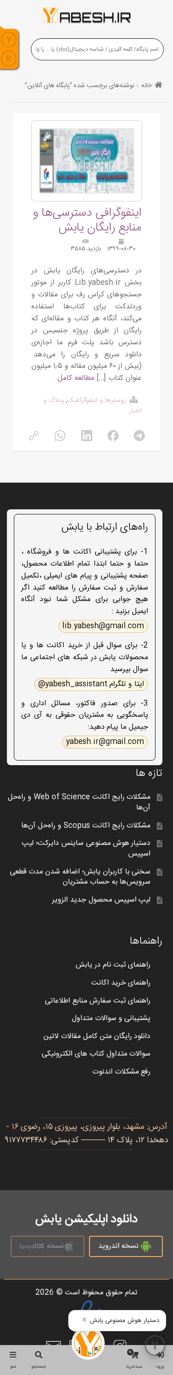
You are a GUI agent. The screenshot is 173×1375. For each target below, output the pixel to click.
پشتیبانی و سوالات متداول (111, 1018)
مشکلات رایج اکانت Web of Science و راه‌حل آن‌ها (79, 802)
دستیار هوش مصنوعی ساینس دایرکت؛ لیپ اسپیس (86, 848)
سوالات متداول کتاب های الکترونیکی (96, 1054)
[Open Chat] (155, 1345)
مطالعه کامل (76, 378)
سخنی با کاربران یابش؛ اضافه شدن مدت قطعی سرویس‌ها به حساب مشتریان (80, 877)
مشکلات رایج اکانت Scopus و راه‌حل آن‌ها (85, 826)
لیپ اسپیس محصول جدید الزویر (101, 900)
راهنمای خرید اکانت (121, 983)
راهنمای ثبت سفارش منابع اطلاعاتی (98, 1001)
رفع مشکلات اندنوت (121, 1072)
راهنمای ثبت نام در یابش (113, 965)
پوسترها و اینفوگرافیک (96, 400)
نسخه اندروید (118, 1246)
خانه (146, 85)
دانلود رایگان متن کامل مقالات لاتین (97, 1036)
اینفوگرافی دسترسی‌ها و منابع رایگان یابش (87, 220)
